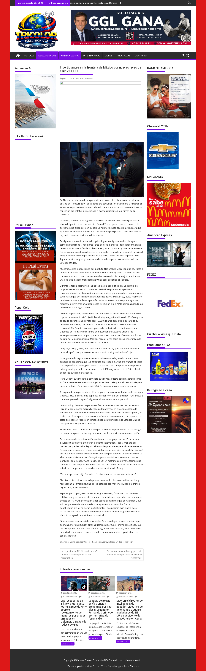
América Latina (70, 55)
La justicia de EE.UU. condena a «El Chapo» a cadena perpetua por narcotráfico (79, 554)
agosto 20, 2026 (125, 593)
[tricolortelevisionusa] (18, 55)
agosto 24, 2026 (70, 593)
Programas (123, 55)
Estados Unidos (47, 55)
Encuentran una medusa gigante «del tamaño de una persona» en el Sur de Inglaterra (124, 554)
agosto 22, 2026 (97, 593)
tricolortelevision (85, 78)
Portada (29, 55)
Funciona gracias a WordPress (83, 666)
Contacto (141, 55)
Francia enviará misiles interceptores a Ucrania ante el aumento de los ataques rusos (85, 3)
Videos (108, 55)
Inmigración (128, 542)
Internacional (91, 55)
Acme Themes (131, 666)
